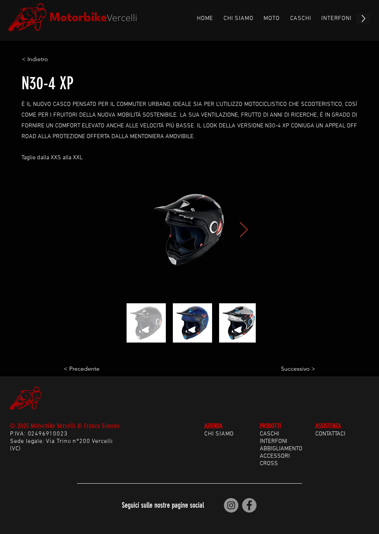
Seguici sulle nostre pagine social (163, 505)
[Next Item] (243, 229)
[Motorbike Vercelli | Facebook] (249, 505)
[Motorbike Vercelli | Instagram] (231, 505)
